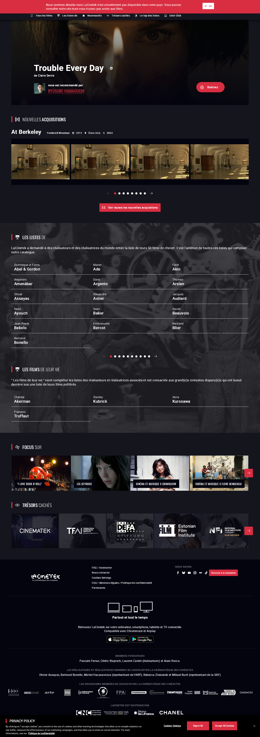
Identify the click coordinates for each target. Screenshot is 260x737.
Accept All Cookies (224, 725)
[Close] (254, 726)
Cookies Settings (172, 725)
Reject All (198, 725)
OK (210, 6)
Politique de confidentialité (41, 733)
